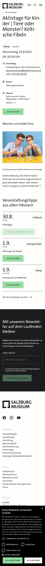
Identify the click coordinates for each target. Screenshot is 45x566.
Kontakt (5, 502)
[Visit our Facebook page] (4, 418)
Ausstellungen (8, 437)
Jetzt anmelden (13, 111)
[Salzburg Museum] (12, 5)
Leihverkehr (7, 480)
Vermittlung (7, 440)
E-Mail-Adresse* (8, 353)
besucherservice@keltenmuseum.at (23, 70)
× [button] (42, 508)
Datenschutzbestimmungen (24, 369)
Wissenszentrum (9, 474)
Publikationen (8, 471)
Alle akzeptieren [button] (12, 560)
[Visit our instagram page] (11, 418)
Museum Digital (9, 443)
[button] (22, 554)
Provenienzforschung (11, 452)
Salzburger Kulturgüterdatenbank (16, 456)
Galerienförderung (10, 446)
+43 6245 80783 (19, 74)
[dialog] (22, 536)
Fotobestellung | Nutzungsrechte (16, 484)
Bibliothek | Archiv (10, 477)
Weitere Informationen (22, 534)
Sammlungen (8, 449)
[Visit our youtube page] (18, 418)
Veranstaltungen (9, 434)
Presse (5, 487)
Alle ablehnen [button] (33, 560)
